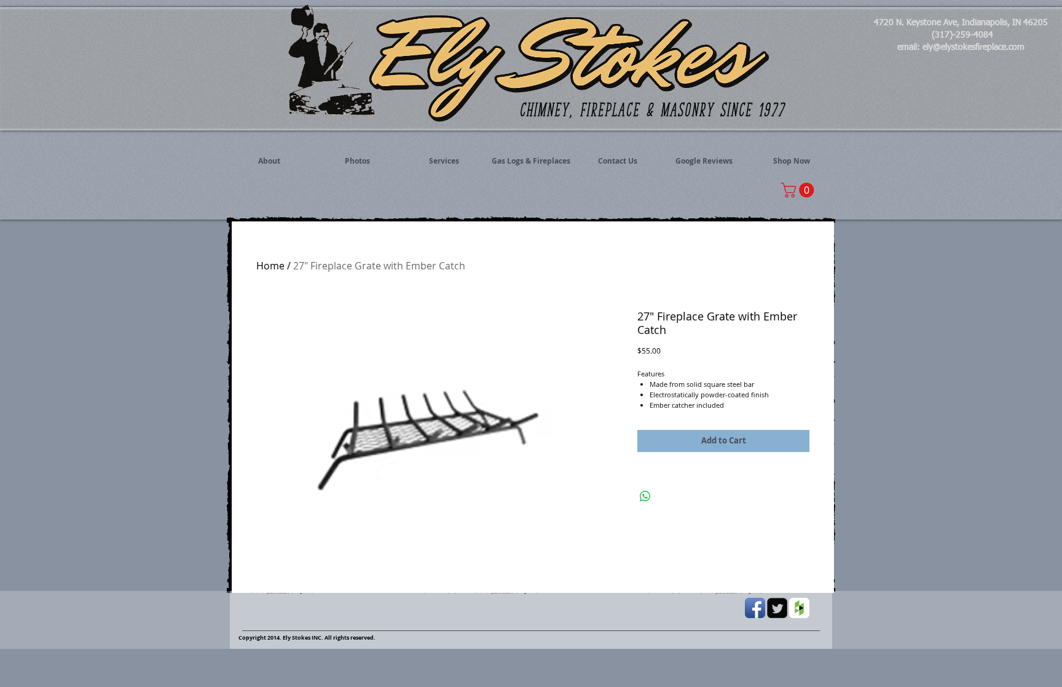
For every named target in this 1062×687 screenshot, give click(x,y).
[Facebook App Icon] (755, 608)
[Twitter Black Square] (777, 608)
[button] (799, 190)
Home (270, 265)
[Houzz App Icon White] (799, 608)
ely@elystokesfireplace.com (973, 47)
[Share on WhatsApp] (645, 496)
